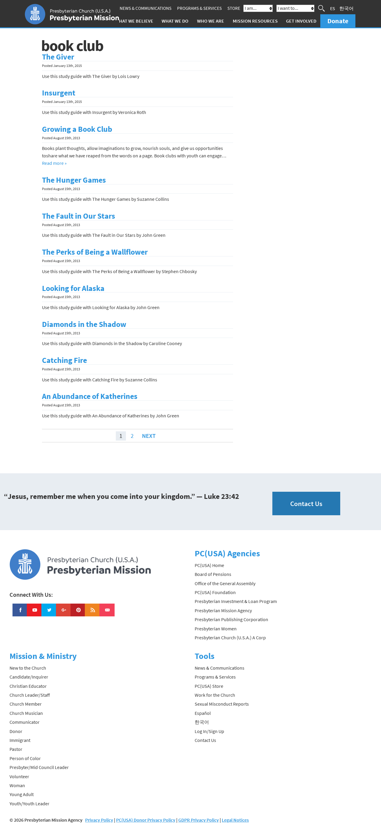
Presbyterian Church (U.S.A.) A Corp (230, 637)
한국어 (346, 8)
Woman (17, 785)
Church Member (26, 704)
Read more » (54, 163)
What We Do (175, 21)
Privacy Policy (99, 820)
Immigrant (20, 740)
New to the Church (28, 668)
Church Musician (26, 713)
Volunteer (19, 776)
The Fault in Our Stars (78, 216)
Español (203, 713)
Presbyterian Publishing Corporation (231, 619)
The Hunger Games (74, 180)
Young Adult (22, 794)
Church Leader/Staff (30, 695)
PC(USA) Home (209, 565)
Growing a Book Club (77, 129)
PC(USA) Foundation (215, 592)
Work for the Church (215, 695)
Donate (337, 21)
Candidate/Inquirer (29, 677)
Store (233, 8)
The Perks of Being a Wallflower (95, 252)
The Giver (58, 57)
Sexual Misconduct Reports (222, 704)
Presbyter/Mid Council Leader (39, 767)
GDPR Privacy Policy (198, 820)
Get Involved (301, 21)
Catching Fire (64, 360)
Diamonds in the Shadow (84, 324)
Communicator (25, 722)
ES (332, 8)
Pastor (16, 749)
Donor (16, 731)
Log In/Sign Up (209, 731)
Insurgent (58, 93)
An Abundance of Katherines (90, 396)
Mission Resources (255, 21)
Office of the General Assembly (225, 583)
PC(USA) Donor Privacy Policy (145, 820)
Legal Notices (235, 820)
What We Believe (134, 21)
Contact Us (306, 503)
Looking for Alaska (73, 288)
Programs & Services (199, 8)
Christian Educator (28, 686)
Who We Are (210, 21)
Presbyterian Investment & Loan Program (236, 601)
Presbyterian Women (216, 629)
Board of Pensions (213, 574)
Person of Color (25, 758)
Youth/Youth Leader (29, 803)
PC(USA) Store (209, 686)
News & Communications (145, 8)
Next (149, 435)
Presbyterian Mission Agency (223, 610)
